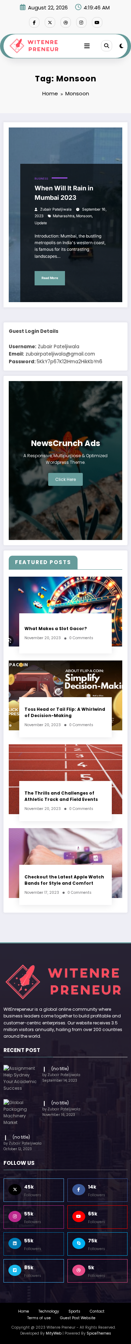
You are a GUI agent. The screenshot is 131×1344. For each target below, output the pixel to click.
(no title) (60, 1069)
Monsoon (84, 216)
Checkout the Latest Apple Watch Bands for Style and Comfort (64, 880)
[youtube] (97, 22)
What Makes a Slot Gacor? (55, 628)
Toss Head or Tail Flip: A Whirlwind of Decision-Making (64, 712)
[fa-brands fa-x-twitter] (50, 22)
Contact (97, 1311)
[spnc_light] (121, 46)
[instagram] (81, 22)
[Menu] (87, 46)
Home (23, 1311)
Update (41, 223)
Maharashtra (63, 216)
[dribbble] (65, 22)
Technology (48, 1311)
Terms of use (39, 1318)
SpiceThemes (99, 1333)
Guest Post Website (77, 1318)
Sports (74, 1311)
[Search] (106, 45)
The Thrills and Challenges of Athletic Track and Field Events (61, 796)
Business (41, 178)
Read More (50, 278)
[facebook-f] (34, 22)
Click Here (65, 479)
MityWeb (53, 1333)
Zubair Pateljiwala (56, 209)
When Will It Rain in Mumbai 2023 (64, 192)
